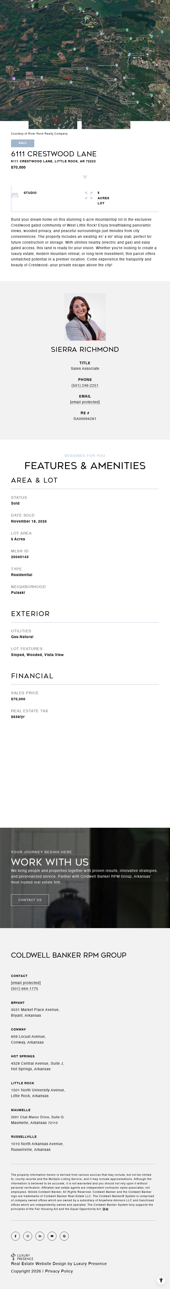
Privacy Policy (59, 1271)
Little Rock (22, 1083)
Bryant (18, 1003)
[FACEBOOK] (15, 1236)
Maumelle (21, 1110)
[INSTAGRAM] (27, 1236)
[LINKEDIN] (39, 1236)
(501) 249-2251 (85, 386)
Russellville (24, 1136)
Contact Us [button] (30, 900)
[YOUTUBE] (52, 1236)
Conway (18, 1029)
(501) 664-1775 (24, 989)
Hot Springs (23, 1056)
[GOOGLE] (64, 1236)
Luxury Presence (90, 1264)
